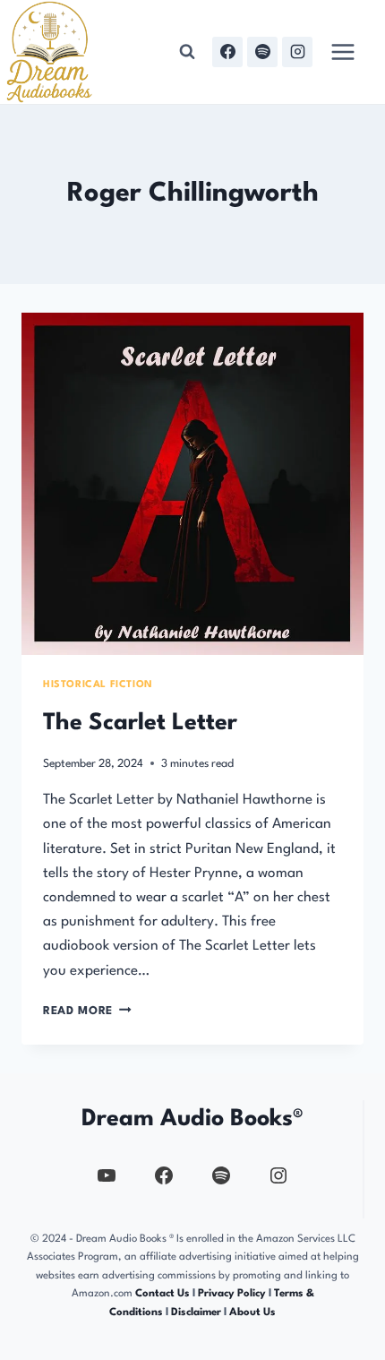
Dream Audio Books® (192, 1119)
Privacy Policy (233, 1293)
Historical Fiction (98, 685)
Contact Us (162, 1293)
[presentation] (192, 484)
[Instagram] (297, 52)
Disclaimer (196, 1312)
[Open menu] (342, 51)
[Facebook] (227, 52)
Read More (87, 1011)
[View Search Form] (187, 52)
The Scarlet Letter (140, 723)
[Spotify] (262, 52)
